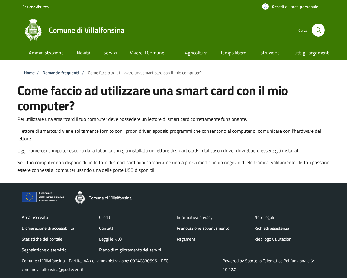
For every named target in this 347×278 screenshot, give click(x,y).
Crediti (105, 217)
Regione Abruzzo (35, 6)
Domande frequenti (61, 72)
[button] (290, 6)
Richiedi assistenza (271, 228)
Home (29, 72)
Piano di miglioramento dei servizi (130, 250)
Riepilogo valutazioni (273, 239)
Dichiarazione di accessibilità (48, 228)
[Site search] (318, 30)
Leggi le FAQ (110, 239)
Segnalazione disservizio (44, 250)
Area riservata (35, 217)
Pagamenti (187, 239)
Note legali (264, 217)
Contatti (106, 228)
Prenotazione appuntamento (203, 228)
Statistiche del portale (42, 239)
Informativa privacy (195, 217)
